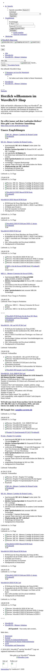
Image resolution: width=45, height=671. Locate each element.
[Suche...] (26, 63)
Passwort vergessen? (20, 34)
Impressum (8, 636)
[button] (9, 6)
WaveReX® (9, 55)
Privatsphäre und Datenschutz (15, 645)
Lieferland (12, 12)
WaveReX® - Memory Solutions (16, 57)
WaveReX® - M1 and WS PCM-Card (13, 325)
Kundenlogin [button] (9, 18)
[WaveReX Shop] (9, 40)
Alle (6, 53)
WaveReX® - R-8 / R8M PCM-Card (13, 373)
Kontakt (7, 638)
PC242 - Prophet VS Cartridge (11, 436)
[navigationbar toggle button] (7, 42)
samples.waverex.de (23, 410)
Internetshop (5, 669)
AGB (7, 643)
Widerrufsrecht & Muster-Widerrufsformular (19, 641)
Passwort (12, 26)
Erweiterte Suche (13, 65)
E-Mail (11, 24)
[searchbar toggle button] (35, 42)
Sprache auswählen (15, 10)
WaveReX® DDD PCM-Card (11, 231)
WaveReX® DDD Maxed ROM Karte (14, 200)
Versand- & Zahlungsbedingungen (16, 640)
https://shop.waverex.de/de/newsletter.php (14, 126)
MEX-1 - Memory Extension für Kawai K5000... (17, 273)
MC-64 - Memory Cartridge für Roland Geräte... (17, 142)
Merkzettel (8, 36)
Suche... (34, 63)
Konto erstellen (18, 32)
